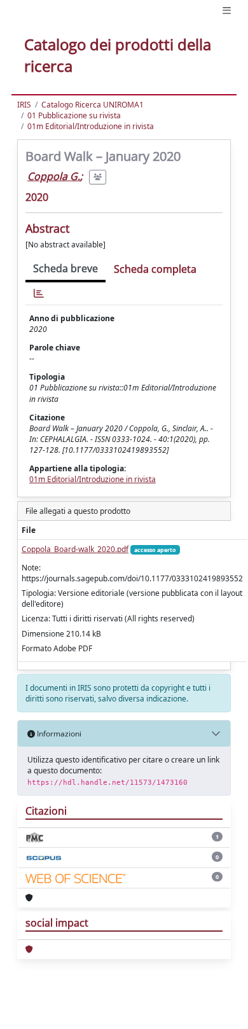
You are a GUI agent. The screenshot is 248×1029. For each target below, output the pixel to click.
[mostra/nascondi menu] (227, 10)
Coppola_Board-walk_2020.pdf (75, 549)
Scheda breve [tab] (65, 268)
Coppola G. (53, 176)
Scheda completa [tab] (155, 269)
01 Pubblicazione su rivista (74, 115)
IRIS (24, 104)
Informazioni (58, 733)
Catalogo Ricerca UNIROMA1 (92, 104)
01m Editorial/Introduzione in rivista (90, 126)
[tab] (38, 293)
